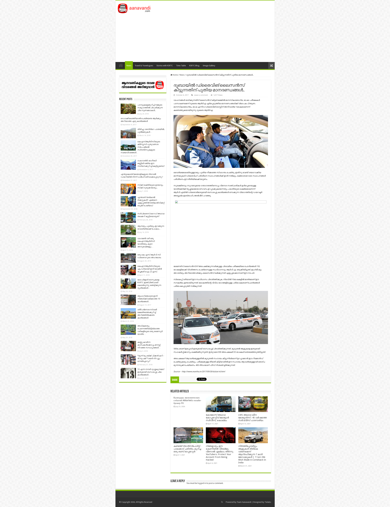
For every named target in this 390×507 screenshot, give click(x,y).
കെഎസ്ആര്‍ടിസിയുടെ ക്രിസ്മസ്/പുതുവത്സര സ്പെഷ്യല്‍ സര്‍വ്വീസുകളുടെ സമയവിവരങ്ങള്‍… (140, 147)
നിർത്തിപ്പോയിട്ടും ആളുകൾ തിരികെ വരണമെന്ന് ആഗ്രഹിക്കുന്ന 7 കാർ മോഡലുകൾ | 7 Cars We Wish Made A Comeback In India (252, 454)
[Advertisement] (195, 36)
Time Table (181, 65)
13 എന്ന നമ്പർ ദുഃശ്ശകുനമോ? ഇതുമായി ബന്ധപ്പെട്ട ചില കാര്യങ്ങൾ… (151, 372)
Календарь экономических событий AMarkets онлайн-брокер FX (187, 400)
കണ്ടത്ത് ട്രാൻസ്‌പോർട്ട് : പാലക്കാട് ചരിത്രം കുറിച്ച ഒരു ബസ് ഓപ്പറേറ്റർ (187, 449)
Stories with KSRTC (164, 65)
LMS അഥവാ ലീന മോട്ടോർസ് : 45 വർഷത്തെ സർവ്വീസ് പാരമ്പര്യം (252, 417)
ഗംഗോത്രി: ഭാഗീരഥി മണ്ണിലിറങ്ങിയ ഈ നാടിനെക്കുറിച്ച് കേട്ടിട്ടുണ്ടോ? (151, 163)
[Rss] (222, 502)
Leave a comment (201, 95)
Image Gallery (209, 65)
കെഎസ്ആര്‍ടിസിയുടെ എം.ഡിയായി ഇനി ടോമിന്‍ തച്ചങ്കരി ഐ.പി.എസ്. (149, 269)
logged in (202, 483)
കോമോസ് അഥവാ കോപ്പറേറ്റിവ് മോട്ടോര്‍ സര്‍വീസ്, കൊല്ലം (217, 417)
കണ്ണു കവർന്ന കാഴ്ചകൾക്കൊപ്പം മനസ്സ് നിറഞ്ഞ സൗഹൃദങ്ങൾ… (149, 345)
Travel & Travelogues (144, 65)
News (128, 65)
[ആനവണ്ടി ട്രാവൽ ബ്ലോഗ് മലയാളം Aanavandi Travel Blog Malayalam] (136, 7)
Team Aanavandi (244, 502)
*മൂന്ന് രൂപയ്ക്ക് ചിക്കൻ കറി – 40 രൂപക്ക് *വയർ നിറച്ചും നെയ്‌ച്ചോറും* (150, 358)
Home (121, 65)
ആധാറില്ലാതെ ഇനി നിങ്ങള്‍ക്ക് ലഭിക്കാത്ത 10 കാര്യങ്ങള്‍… (148, 299)
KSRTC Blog (194, 65)
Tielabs (268, 502)
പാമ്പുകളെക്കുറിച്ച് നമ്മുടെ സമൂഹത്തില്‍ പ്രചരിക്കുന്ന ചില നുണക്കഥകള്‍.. (150, 107)
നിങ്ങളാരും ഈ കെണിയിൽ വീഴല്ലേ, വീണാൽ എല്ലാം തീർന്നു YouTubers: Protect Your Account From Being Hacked (219, 453)
